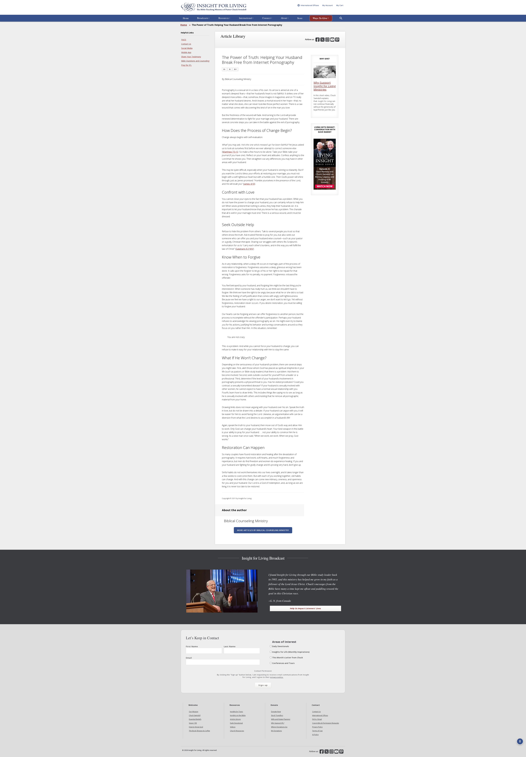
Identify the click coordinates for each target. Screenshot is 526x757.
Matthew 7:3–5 (230, 151)
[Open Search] (341, 18)
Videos (232, 727)
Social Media (186, 48)
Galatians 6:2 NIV (244, 248)
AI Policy (315, 734)
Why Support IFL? (277, 723)
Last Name (229, 646)
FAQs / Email (317, 719)
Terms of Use (317, 731)
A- (224, 69)
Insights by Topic (236, 711)
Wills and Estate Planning (280, 719)
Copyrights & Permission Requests (325, 723)
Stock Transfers (277, 715)
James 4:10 (249, 183)
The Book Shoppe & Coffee (199, 731)
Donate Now (276, 711)
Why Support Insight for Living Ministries (325, 86)
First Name (192, 646)
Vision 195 (193, 723)
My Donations (276, 731)
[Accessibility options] (520, 741)
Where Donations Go (279, 727)
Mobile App (186, 52)
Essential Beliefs (195, 719)
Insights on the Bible (238, 715)
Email (189, 658)
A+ (235, 69)
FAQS (183, 39)
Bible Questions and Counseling (195, 61)
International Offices (320, 715)
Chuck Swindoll (194, 715)
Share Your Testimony (191, 56)
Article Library (235, 719)
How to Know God (196, 727)
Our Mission (193, 711)
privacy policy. (276, 677)
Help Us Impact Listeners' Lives (305, 608)
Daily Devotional (236, 723)
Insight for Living (214, 7)
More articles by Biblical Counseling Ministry (263, 530)
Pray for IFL (186, 65)
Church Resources (237, 731)
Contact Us (186, 44)
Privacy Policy (317, 727)
